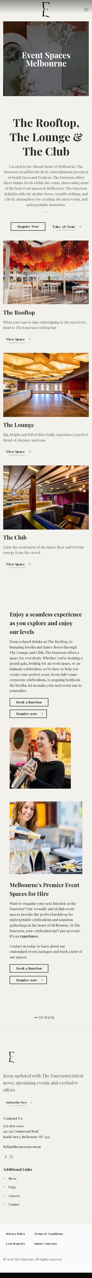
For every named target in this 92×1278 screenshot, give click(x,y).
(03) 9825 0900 (13, 1126)
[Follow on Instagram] (11, 1157)
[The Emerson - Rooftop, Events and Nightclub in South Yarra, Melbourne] (46, 9)
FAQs (12, 1187)
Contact (14, 1204)
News (12, 1178)
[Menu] (86, 9)
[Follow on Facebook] (5, 1157)
